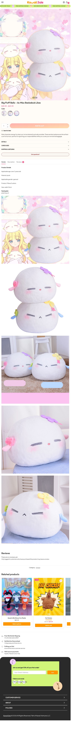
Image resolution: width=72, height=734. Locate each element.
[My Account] (64, 2)
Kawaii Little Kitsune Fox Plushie (17, 618)
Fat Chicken (48, 618)
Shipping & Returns (7, 149)
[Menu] (4, 2)
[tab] (3, 162)
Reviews (20, 162)
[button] (67, 2)
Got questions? (35, 154)
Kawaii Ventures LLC (43, 716)
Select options (16, 624)
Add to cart (39, 126)
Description (11, 162)
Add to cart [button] (48, 625)
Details (3, 142)
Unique (38, 567)
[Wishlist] (29, 580)
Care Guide (5, 145)
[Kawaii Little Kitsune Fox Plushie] (17, 596)
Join (52, 672)
